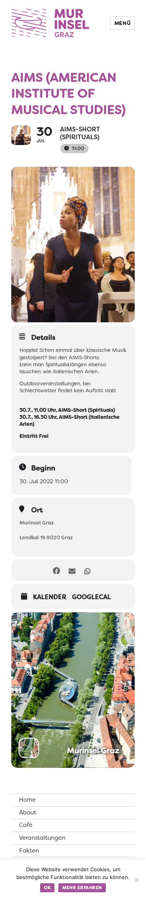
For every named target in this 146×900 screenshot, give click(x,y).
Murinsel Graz (36, 522)
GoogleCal (91, 597)
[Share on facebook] (56, 570)
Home (27, 800)
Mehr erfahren (82, 887)
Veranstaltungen (42, 838)
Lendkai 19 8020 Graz (46, 537)
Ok (47, 887)
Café (25, 825)
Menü (122, 23)
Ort (37, 510)
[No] (136, 880)
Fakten (29, 851)
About (27, 812)
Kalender (49, 597)
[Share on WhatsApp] (88, 570)
